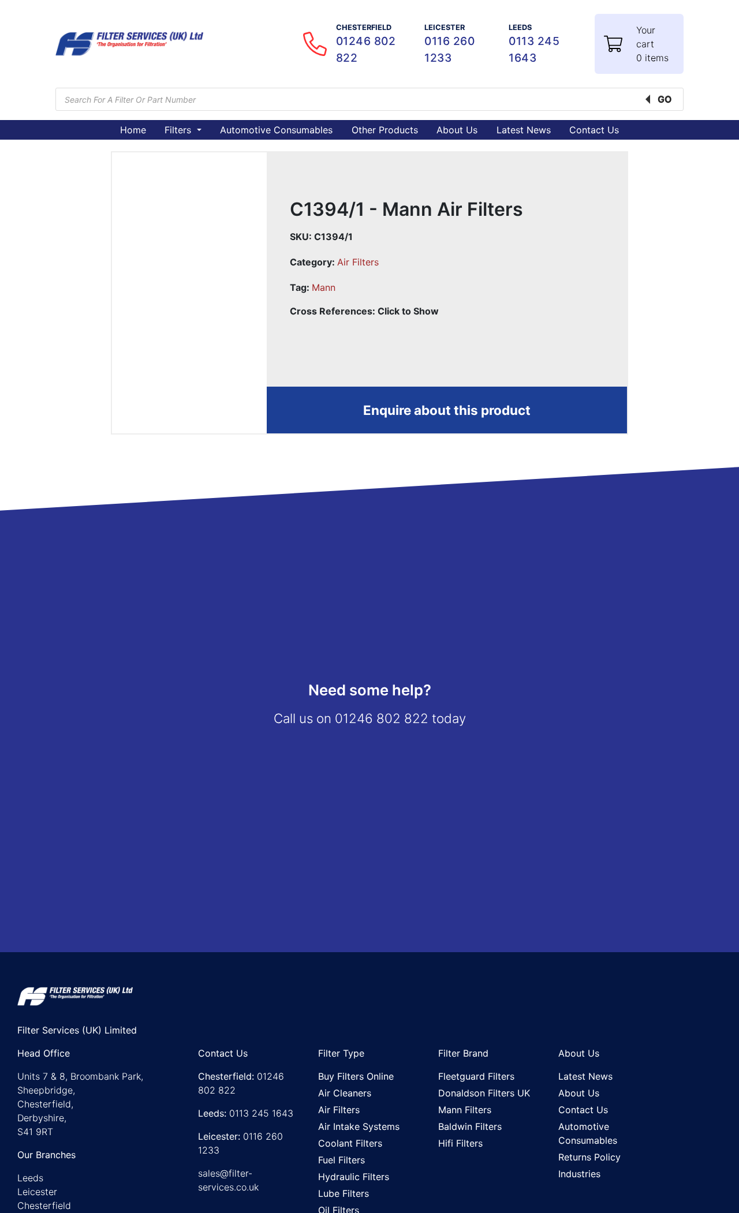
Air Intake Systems (359, 1126)
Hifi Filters (460, 1143)
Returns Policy (589, 1157)
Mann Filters (464, 1109)
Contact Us (594, 130)
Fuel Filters (341, 1160)
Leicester (37, 1191)
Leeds (30, 1178)
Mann (323, 287)
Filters (179, 130)
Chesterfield (44, 1205)
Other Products (385, 130)
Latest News (524, 130)
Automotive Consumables (276, 130)
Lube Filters (343, 1193)
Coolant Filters (350, 1143)
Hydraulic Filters (353, 1176)
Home (133, 130)
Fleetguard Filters (476, 1076)
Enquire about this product (447, 410)
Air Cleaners (344, 1093)
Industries (579, 1174)
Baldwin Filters (470, 1126)
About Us (456, 130)
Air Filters (358, 262)
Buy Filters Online (356, 1076)
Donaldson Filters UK (484, 1093)
